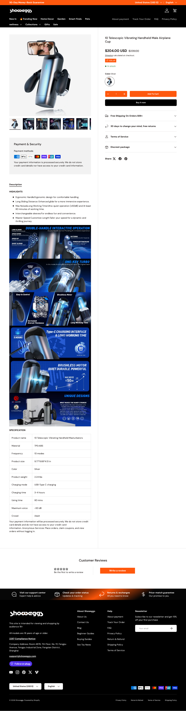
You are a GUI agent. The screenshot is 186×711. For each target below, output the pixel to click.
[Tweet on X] (114, 159)
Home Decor (47, 18)
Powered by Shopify (32, 700)
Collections (31, 24)
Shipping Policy (115, 644)
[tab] (15, 184)
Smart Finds (75, 18)
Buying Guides (84, 639)
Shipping (109, 55)
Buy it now (141, 102)
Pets (87, 18)
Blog (79, 627)
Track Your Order (142, 19)
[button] (175, 10)
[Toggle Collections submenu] (40, 24)
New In (12, 18)
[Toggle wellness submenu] (21, 24)
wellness (13, 24)
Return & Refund (115, 639)
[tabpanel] (50, 362)
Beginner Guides (85, 633)
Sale (55, 24)
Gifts (47, 24)
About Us (82, 616)
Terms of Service (116, 650)
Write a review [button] (117, 570)
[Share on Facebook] (120, 159)
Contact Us (83, 622)
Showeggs (20, 700)
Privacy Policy (169, 19)
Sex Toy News (84, 644)
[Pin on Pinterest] (126, 159)
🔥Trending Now (28, 18)
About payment (120, 19)
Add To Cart (153, 94)
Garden (61, 18)
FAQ (156, 19)
